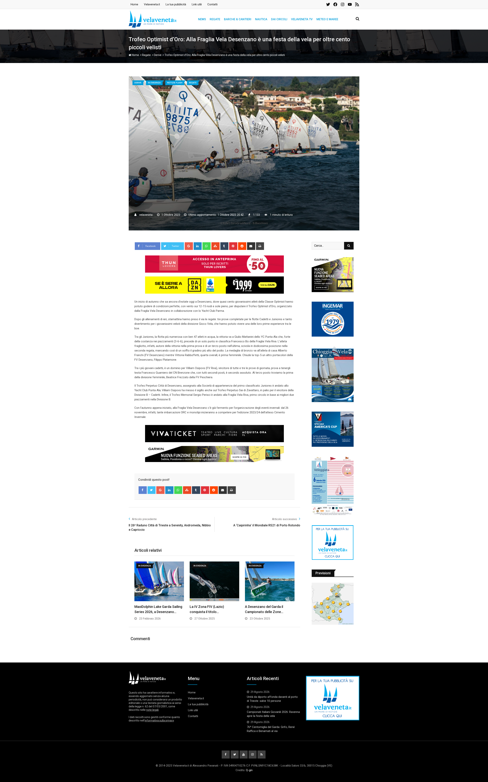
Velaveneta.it (152, 4)
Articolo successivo (284, 519)
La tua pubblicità (176, 4)
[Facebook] (143, 490)
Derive (157, 55)
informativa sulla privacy (159, 720)
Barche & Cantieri (237, 19)
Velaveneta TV (302, 19)
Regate (215, 19)
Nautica (261, 19)
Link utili (197, 4)
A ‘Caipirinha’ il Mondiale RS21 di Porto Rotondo (266, 525)
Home (134, 4)
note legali (152, 709)
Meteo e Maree (327, 19)
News (202, 19)
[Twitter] (152, 490)
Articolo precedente (144, 519)
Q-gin (249, 770)
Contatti (212, 4)
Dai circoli (279, 19)
